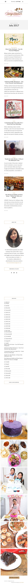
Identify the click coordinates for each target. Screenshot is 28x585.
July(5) (7, 343)
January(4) (8, 373)
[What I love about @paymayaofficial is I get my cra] (14, 562)
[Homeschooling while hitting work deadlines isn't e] (14, 535)
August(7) (8, 340)
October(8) (8, 336)
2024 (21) (8, 314)
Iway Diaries (22, 582)
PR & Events (14, 47)
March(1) (8, 307)
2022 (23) (8, 319)
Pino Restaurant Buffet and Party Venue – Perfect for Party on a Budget (14, 196)
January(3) (8, 310)
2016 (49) (8, 375)
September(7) (9, 338)
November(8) (9, 334)
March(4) (8, 368)
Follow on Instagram (14, 577)
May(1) (7, 303)
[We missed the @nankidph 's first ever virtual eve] (14, 480)
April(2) (7, 305)
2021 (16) (8, 321)
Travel (14, 157)
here (20, 257)
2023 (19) (8, 317)
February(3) (8, 371)
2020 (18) (8, 323)
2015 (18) (8, 377)
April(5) (7, 366)
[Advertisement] (14, 285)
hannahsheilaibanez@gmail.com (14, 262)
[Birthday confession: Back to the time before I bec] (14, 508)
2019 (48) (8, 326)
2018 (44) (8, 328)
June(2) (7, 361)
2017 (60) (8, 330)
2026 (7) (7, 302)
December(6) (9, 331)
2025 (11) (8, 312)
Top (27, 584)
